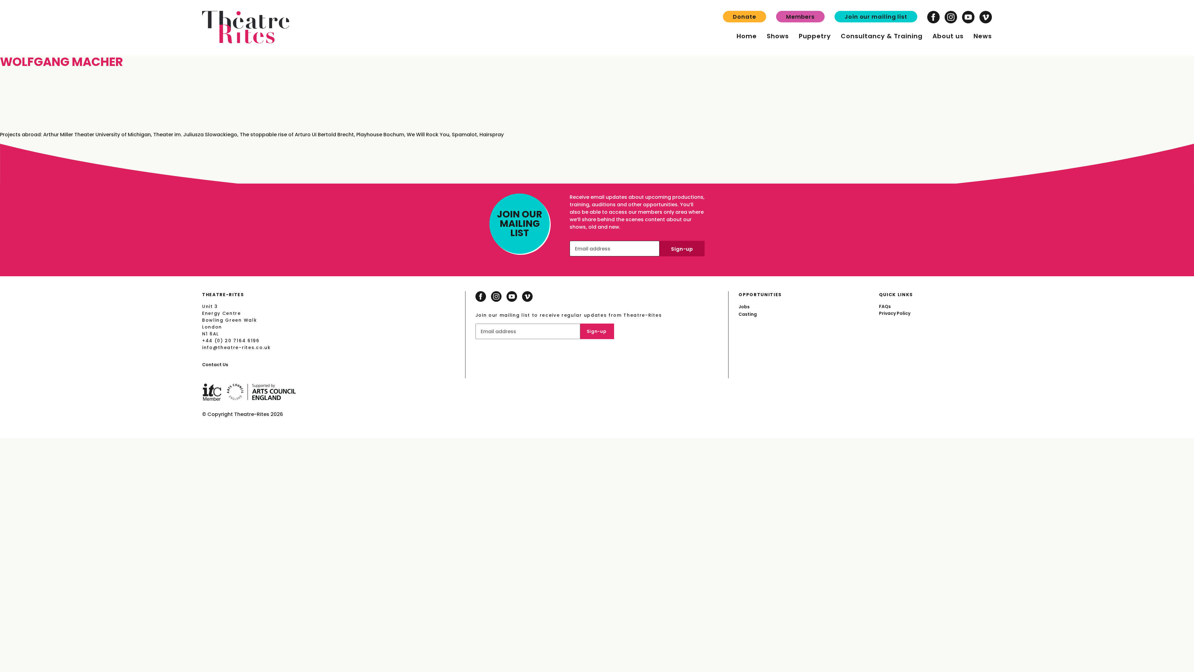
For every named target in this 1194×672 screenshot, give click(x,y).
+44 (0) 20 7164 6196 (231, 341)
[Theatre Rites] (245, 41)
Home (747, 36)
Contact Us (215, 365)
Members (800, 17)
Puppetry (815, 36)
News (983, 36)
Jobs (744, 307)
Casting (747, 314)
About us (948, 36)
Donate (744, 17)
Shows (778, 36)
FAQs (885, 306)
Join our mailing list (876, 17)
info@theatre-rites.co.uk (236, 347)
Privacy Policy (894, 313)
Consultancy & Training (882, 36)
